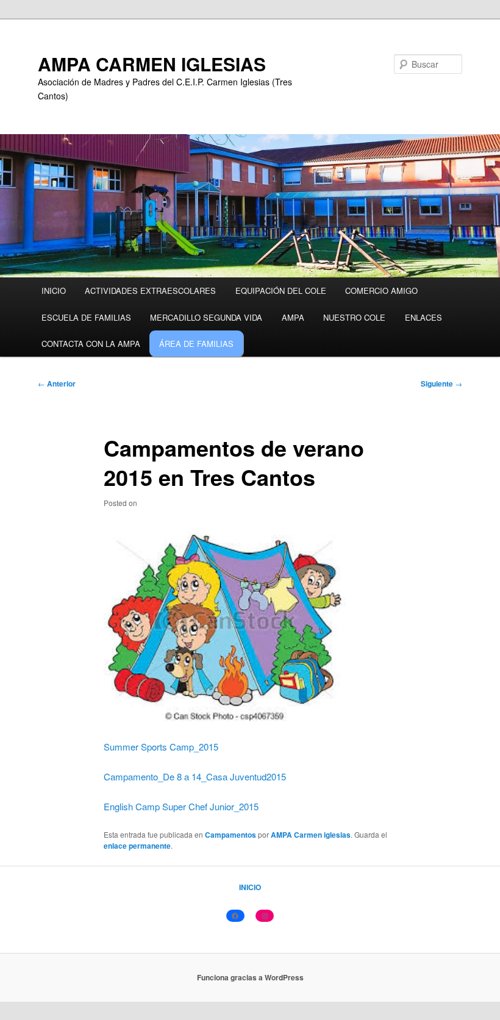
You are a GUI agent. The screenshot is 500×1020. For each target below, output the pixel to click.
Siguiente (441, 383)
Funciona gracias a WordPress (250, 977)
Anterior (57, 383)
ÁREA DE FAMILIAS (196, 343)
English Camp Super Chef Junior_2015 (181, 806)
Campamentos (230, 834)
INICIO (53, 290)
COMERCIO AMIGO (381, 290)
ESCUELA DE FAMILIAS (86, 317)
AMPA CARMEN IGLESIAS (152, 64)
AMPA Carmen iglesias (311, 834)
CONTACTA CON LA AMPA (90, 343)
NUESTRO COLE (354, 317)
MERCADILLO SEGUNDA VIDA (206, 317)
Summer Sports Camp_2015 (161, 746)
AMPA (293, 317)
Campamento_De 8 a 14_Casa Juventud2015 (195, 776)
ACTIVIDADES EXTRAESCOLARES (150, 290)
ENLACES (423, 317)
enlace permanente (137, 845)
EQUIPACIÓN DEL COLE (280, 290)
